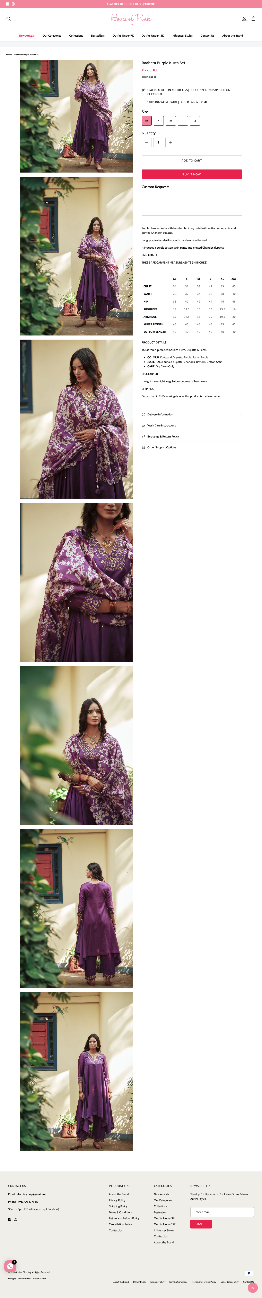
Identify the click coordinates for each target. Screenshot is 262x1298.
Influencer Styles (182, 35)
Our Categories (52, 35)
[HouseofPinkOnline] (131, 19)
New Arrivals (27, 35)
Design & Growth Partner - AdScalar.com (27, 1278)
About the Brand (232, 35)
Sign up (201, 1223)
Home (9, 54)
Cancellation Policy (120, 1224)
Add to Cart (192, 160)
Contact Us (207, 35)
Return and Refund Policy (124, 1218)
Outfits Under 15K (153, 35)
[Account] (243, 18)
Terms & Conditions (121, 1212)
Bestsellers (98, 35)
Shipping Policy (118, 1206)
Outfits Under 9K (123, 35)
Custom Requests (155, 187)
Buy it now (191, 174)
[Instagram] (13, 4)
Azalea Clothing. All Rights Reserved (33, 1272)
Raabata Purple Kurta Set (26, 54)
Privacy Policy (117, 1200)
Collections (76, 35)
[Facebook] (7, 4)
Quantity (149, 133)
